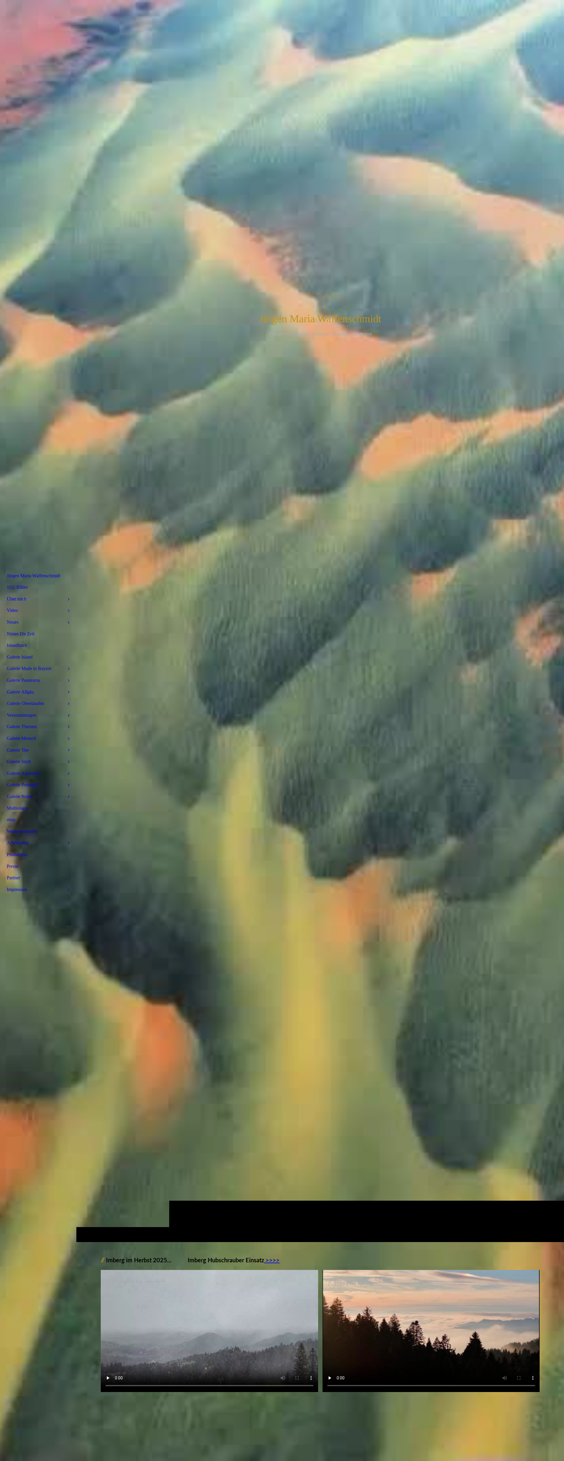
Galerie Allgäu (20, 691)
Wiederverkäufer (22, 831)
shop (11, 819)
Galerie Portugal (22, 784)
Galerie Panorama (23, 680)
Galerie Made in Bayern (29, 668)
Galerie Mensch (21, 738)
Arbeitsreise (18, 842)
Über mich (16, 598)
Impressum (17, 889)
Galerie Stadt (19, 761)
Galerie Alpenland (24, 773)
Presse (13, 866)
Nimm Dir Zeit (20, 633)
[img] (320, 621)
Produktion (17, 854)
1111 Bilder (17, 587)
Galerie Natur (19, 796)
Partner (13, 877)
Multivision (17, 808)
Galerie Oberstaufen (25, 703)
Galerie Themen (22, 726)
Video (12, 610)
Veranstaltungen (21, 715)
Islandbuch (17, 645)
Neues (13, 622)
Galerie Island (20, 656)
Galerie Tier (18, 750)
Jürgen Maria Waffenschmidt (33, 575)
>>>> (272, 1260)
